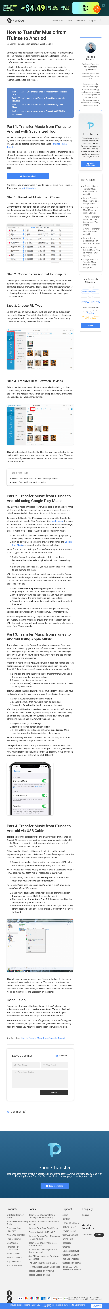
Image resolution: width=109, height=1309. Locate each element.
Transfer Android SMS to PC (41, 1232)
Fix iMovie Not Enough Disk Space (44, 1267)
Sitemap (66, 1247)
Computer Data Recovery (14, 1229)
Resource (80, 20)
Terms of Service (70, 1223)
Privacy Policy (69, 1231)
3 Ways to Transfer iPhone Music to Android (91, 231)
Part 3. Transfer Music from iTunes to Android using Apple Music (37, 106)
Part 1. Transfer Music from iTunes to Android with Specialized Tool (39, 93)
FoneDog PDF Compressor (13, 1248)
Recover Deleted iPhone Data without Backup (42, 1244)
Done (90, 325)
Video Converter (14, 1257)
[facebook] (9, 1293)
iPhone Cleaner (14, 1253)
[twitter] (9, 1298)
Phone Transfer (14, 1239)
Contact (66, 1219)
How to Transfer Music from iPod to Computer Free (91, 201)
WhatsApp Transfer (16, 1235)
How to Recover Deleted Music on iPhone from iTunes (91, 241)
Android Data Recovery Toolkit (17, 1223)
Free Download (29, 176)
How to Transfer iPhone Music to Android (29, 482)
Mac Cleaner (12, 1243)
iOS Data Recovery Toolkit (15, 1216)
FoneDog (18, 20)
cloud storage (57, 521)
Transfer (15, 1038)
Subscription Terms (71, 1263)
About (65, 1215)
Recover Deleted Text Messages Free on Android (44, 1237)
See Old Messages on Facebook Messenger (43, 1257)
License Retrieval (70, 1251)
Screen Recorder (14, 1265)
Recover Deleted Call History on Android (43, 1223)
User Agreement (70, 1235)
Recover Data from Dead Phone (43, 1228)
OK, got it (97, 1306)
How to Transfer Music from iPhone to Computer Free (35, 479)
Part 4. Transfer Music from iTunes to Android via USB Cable (38, 111)
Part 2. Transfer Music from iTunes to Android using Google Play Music (38, 99)
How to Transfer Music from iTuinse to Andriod (43, 1038)
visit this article (29, 188)
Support (92, 20)
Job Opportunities (70, 1259)
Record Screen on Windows (41, 1271)
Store (69, 20)
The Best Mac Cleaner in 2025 (42, 1263)
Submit (54, 1092)
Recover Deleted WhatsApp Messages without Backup (41, 1216)
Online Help (67, 1239)
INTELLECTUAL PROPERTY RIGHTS (71, 1268)
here (81, 1305)
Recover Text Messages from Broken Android (42, 1251)
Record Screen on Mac (39, 1275)
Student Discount (70, 1255)
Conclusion (17, 115)
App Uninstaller (14, 1261)
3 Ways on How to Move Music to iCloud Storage (90, 210)
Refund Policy (69, 1227)
